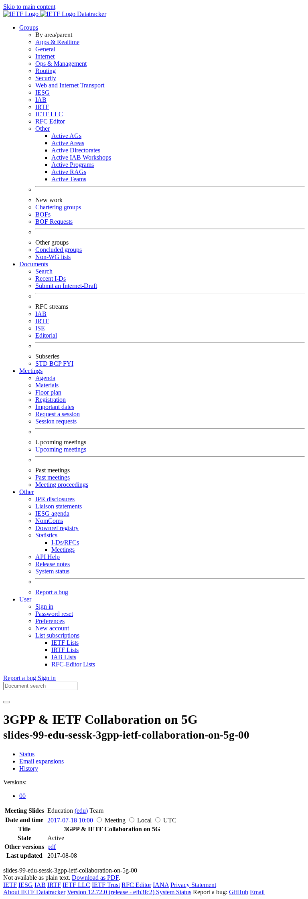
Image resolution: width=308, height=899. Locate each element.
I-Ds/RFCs (65, 542)
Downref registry (57, 527)
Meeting (115, 820)
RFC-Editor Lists (73, 664)
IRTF (42, 106)
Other (42, 128)
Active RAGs (68, 171)
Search (44, 271)
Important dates (54, 406)
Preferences (50, 621)
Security (45, 78)
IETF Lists (65, 642)
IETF (10, 884)
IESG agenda (52, 513)
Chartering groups (58, 207)
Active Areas (67, 143)
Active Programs (72, 164)
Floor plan (48, 392)
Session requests (56, 421)
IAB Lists (63, 657)
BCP (56, 363)
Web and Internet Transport (69, 85)
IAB (41, 99)
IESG (42, 92)
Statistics (46, 535)
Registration (50, 399)
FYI (68, 363)
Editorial (46, 335)
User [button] (25, 599)
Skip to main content (29, 6)
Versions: (14, 782)
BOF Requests (54, 221)
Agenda (45, 378)
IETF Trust (106, 884)
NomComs (49, 520)
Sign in (44, 606)
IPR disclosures (55, 499)
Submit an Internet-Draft (66, 285)
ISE (40, 328)
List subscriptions (57, 635)
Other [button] (26, 491)
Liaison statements (58, 506)
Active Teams (68, 179)
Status (26, 754)
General (45, 49)
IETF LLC (49, 114)
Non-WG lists (53, 256)
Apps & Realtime (57, 41)
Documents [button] (33, 264)
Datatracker (90, 13)
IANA (161, 884)
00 (22, 795)
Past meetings (52, 477)
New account (52, 628)
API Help (47, 556)
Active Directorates (75, 150)
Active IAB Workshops (81, 157)
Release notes (52, 564)
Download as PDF (95, 877)
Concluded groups (58, 249)
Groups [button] (28, 27)
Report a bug (51, 592)
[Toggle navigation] (6, 702)
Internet (45, 56)
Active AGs (66, 135)
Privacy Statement (193, 884)
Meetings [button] (31, 370)
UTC (169, 820)
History (28, 768)
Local (144, 820)
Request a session (57, 414)
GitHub (238, 892)
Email (257, 892)
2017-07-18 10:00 (70, 820)
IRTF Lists (65, 649)
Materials (47, 385)
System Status (173, 892)
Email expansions (41, 761)
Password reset (54, 613)
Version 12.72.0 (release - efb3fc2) (111, 892)
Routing (45, 70)
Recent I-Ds (50, 278)
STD (42, 363)
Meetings (63, 549)
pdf (51, 846)
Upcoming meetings (60, 449)
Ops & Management (61, 63)
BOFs (43, 214)
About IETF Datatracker (34, 892)
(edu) (81, 810)
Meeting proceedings (61, 484)
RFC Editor (50, 121)
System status (52, 571)
